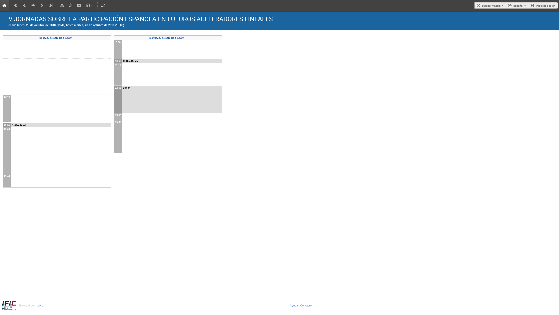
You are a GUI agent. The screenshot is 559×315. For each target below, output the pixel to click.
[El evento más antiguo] (15, 5)
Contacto (306, 305)
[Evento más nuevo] (42, 5)
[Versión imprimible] (61, 5)
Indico (39, 305)
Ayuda (294, 305)
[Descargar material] (79, 5)
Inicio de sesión (545, 6)
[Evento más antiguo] (24, 5)
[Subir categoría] (33, 5)
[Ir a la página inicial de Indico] (4, 5)
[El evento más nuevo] (50, 5)
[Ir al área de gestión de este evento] (103, 5)
